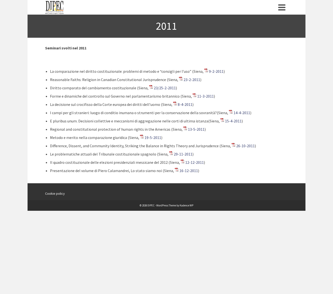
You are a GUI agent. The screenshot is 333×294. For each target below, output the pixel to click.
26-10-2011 (245, 145)
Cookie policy (55, 193)
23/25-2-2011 (165, 87)
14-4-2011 (242, 112)
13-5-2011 (196, 129)
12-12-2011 (194, 162)
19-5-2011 (153, 137)
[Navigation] (282, 7)
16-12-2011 (188, 170)
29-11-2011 (183, 154)
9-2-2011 (216, 71)
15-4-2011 (233, 121)
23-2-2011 (192, 79)
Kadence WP (186, 205)
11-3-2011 (205, 96)
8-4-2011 (185, 104)
